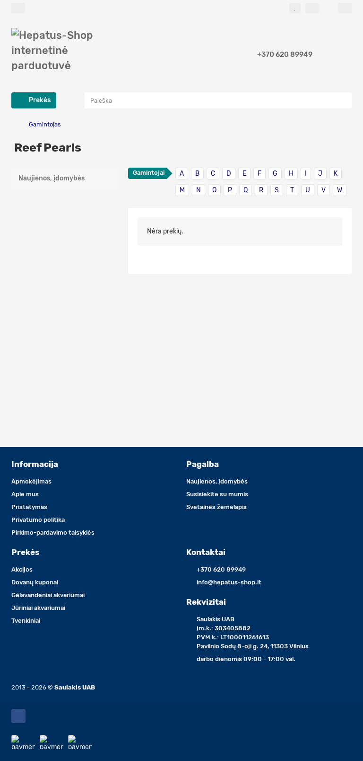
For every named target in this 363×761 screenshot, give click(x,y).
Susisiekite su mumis (217, 494)
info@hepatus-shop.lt (229, 582)
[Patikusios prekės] (295, 8)
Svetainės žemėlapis (216, 506)
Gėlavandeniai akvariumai (48, 595)
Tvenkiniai (25, 620)
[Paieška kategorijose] (75, 100)
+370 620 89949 (284, 54)
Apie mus (25, 494)
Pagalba (202, 464)
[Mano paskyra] (345, 8)
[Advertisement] (65, 248)
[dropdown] (18, 8)
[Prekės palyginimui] (312, 8)
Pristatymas (29, 506)
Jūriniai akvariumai (38, 607)
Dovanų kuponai (34, 582)
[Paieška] (341, 100)
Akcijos (22, 569)
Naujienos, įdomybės (51, 178)
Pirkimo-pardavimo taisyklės (53, 532)
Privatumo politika (38, 519)
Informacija (34, 464)
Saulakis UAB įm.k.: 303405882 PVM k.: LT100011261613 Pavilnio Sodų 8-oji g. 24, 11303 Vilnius (253, 633)
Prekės (25, 552)
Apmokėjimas (31, 481)
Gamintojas (45, 124)
